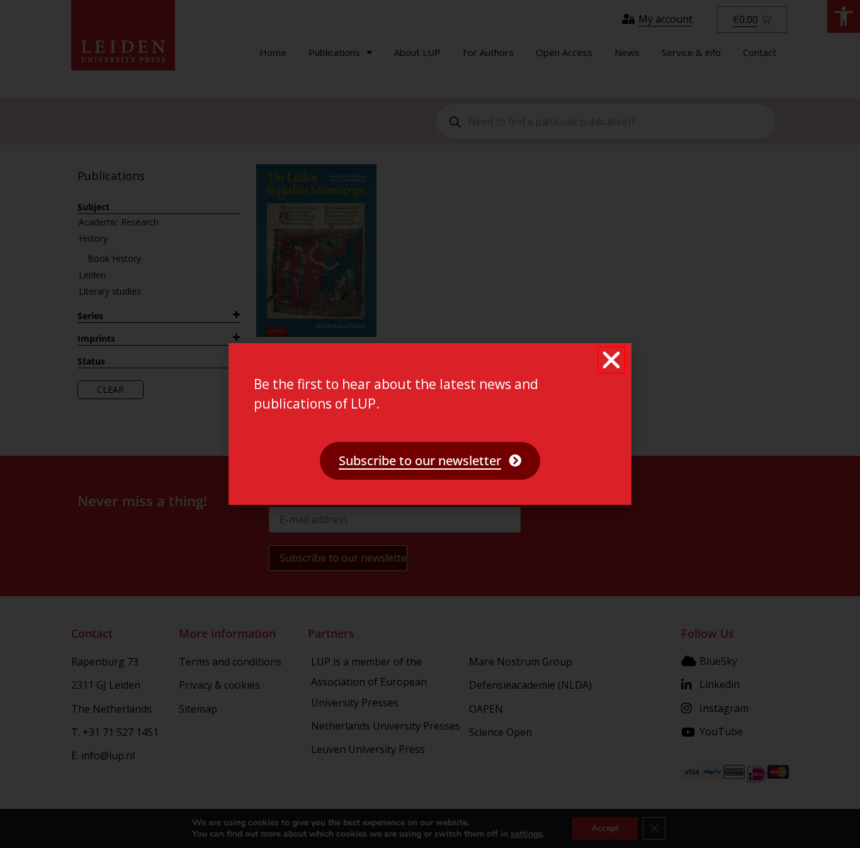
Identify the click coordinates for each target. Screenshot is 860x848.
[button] (611, 360)
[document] (430, 424)
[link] (430, 461)
